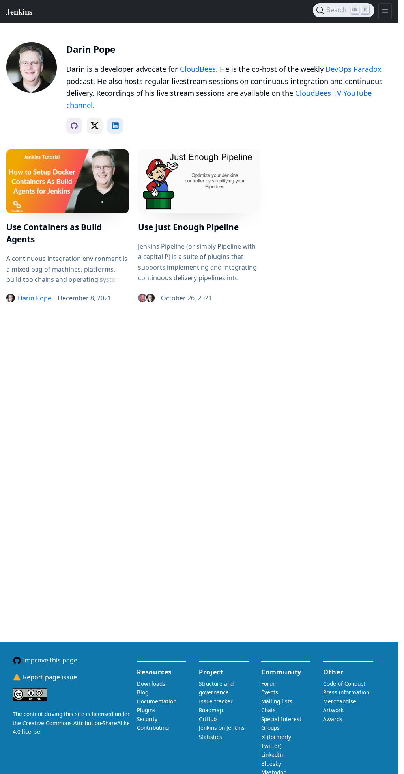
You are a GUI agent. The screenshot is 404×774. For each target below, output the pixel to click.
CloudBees (198, 69)
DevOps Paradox (353, 69)
